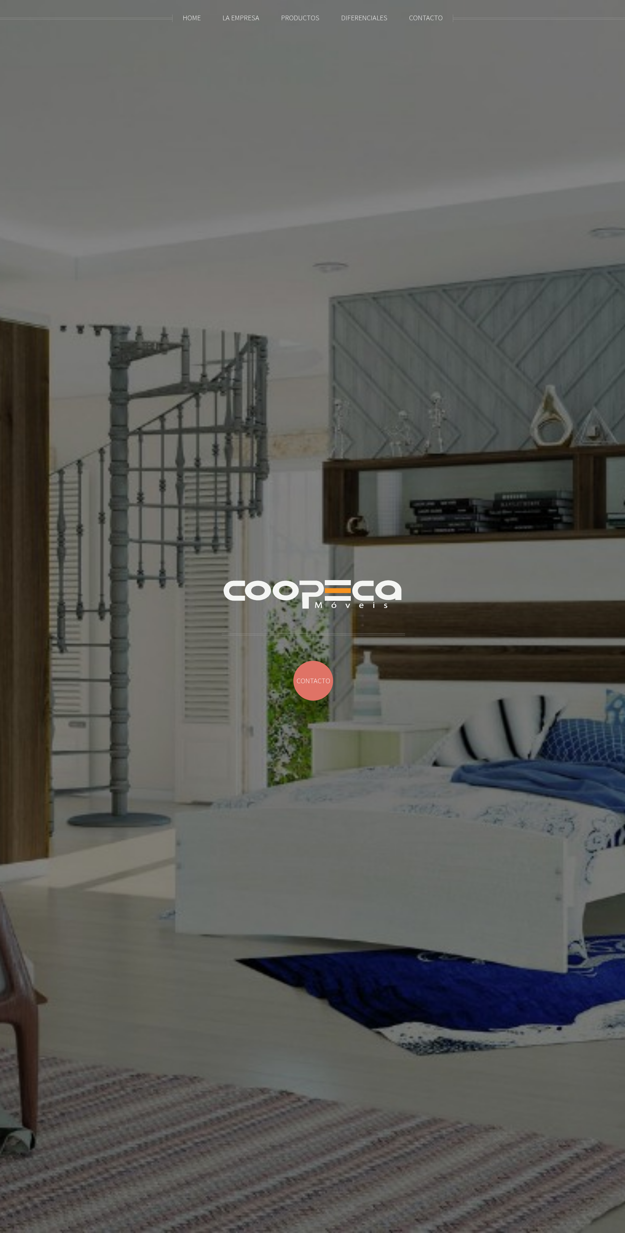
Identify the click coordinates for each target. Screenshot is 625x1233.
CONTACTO (313, 680)
